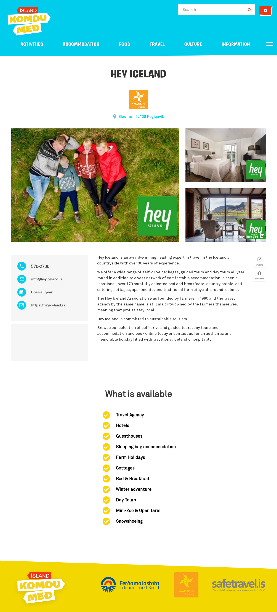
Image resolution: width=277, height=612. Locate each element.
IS (265, 11)
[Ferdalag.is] (29, 20)
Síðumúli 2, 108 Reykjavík (141, 117)
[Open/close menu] (269, 43)
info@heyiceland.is (47, 279)
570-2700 (40, 266)
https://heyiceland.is (48, 305)
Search (189, 10)
